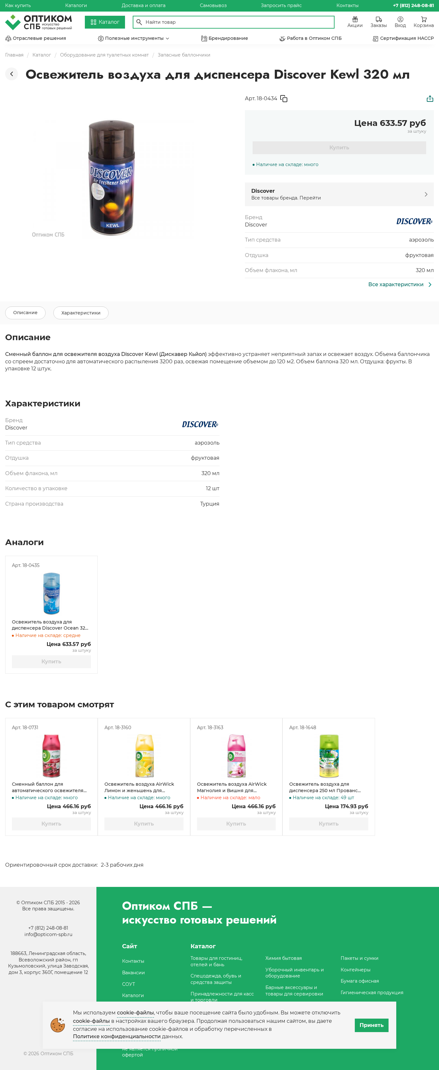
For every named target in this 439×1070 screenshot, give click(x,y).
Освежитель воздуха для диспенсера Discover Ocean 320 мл (50, 625)
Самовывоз (213, 5)
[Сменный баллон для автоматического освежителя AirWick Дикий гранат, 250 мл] (51, 756)
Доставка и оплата (144, 5)
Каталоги (76, 5)
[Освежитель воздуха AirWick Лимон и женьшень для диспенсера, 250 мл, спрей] (144, 756)
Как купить (18, 5)
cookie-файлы (135, 1013)
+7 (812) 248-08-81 (48, 928)
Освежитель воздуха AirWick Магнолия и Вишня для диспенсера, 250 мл (232, 787)
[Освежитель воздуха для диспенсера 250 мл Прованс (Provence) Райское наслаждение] (328, 756)
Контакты (347, 5)
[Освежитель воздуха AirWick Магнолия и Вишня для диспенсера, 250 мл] (236, 756)
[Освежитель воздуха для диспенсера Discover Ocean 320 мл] (51, 593)
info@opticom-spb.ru (48, 934)
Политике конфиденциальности (117, 1036)
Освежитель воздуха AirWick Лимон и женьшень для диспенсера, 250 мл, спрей (139, 787)
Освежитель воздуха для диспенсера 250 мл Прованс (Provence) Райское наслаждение (323, 787)
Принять (372, 1025)
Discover (256, 225)
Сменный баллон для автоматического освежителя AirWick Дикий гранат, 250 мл (48, 787)
